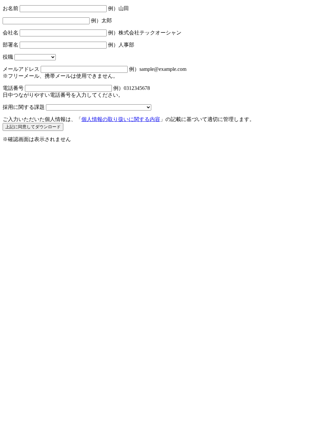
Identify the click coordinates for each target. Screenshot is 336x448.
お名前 (10, 8)
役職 (8, 57)
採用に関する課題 (24, 107)
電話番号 (13, 88)
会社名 (10, 32)
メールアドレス (21, 69)
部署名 (10, 45)
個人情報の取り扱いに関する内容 (120, 119)
